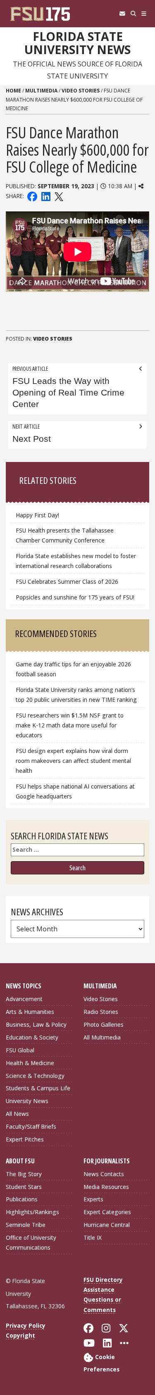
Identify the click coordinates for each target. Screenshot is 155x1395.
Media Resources (106, 1187)
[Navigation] (144, 14)
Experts (93, 1199)
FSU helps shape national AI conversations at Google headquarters (75, 791)
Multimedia (41, 90)
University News (27, 1101)
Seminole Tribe (25, 1225)
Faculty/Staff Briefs (31, 1126)
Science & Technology (35, 1076)
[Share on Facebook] (32, 196)
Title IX (92, 1237)
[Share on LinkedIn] (45, 196)
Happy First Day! (37, 515)
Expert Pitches (25, 1139)
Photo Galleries (103, 1024)
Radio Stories (100, 1012)
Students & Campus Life (38, 1088)
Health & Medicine (30, 1063)
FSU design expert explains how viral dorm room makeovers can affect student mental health (73, 760)
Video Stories (81, 90)
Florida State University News (77, 43)
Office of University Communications (31, 1242)
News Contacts (103, 1174)
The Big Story (24, 1174)
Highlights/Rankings (32, 1212)
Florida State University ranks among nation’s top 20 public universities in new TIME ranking (76, 694)
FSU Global (20, 1050)
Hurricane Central (106, 1225)
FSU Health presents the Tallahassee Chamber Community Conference (65, 535)
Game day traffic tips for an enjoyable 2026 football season (73, 669)
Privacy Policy (25, 1325)
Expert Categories (107, 1212)
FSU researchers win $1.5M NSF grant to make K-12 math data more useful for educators (70, 725)
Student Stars (24, 1187)
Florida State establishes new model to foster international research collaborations (76, 561)
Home (13, 90)
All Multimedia (102, 1037)
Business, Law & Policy (36, 1024)
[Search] (133, 14)
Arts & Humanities (30, 1012)
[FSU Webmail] (122, 14)
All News (17, 1114)
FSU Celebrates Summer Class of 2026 (67, 581)
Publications (22, 1199)
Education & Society (32, 1037)
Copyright (20, 1335)
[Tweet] (58, 196)
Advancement (24, 999)
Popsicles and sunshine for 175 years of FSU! (75, 597)
